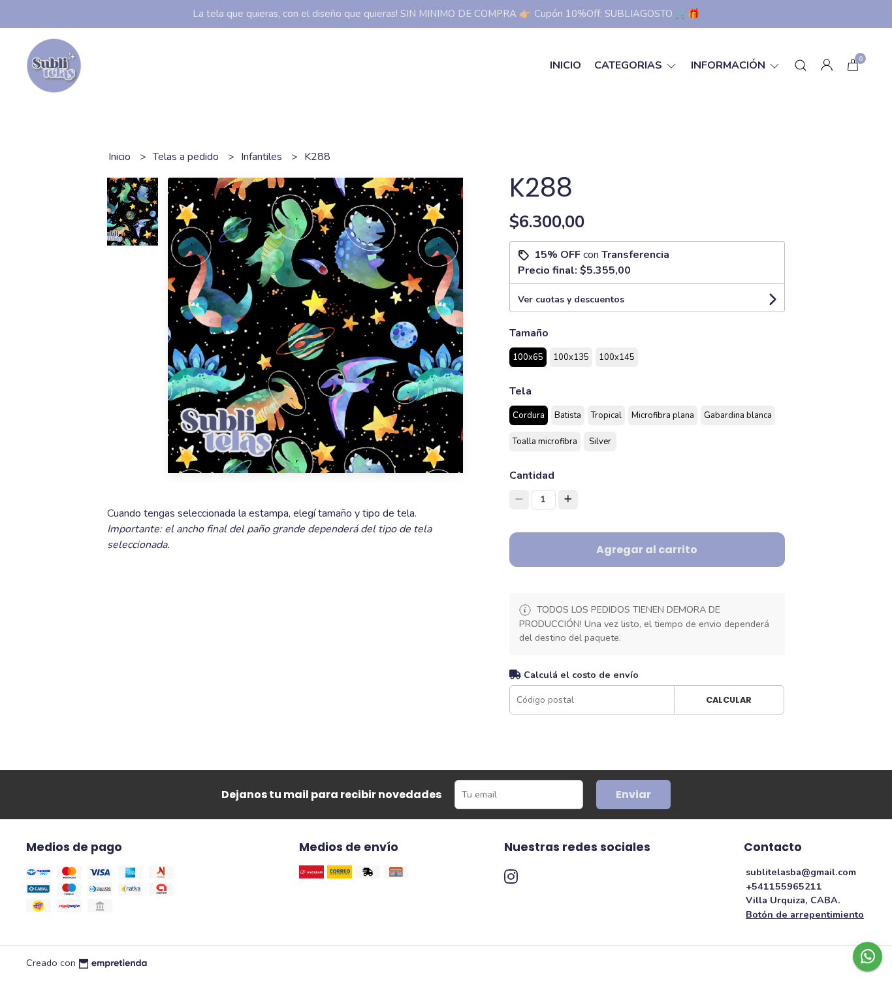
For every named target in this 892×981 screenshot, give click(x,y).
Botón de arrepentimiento (805, 914)
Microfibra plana (662, 415)
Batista (567, 415)
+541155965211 (784, 886)
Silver (600, 441)
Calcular (729, 699)
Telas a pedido (187, 157)
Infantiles (263, 157)
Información (729, 65)
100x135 (571, 357)
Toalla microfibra (545, 441)
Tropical (606, 415)
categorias (629, 65)
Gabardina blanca (738, 415)
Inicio (565, 65)
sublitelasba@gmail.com (801, 871)
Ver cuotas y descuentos (571, 299)
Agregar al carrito (646, 549)
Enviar (633, 794)
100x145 (617, 357)
